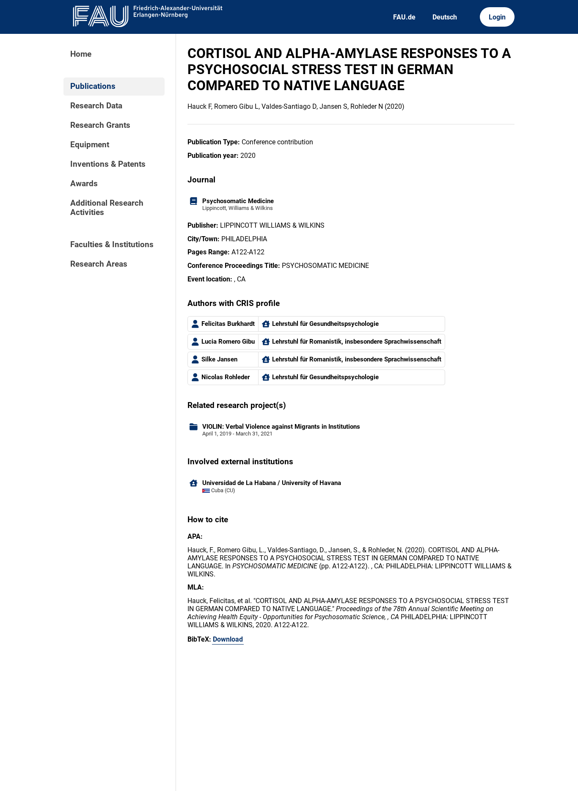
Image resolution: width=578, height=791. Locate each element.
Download (228, 639)
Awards (84, 183)
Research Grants (100, 125)
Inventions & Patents (108, 164)
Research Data (96, 105)
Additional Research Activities (106, 207)
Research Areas (98, 264)
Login (497, 17)
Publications (93, 86)
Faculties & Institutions (112, 244)
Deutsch (444, 17)
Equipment (89, 144)
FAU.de (404, 17)
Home (80, 54)
